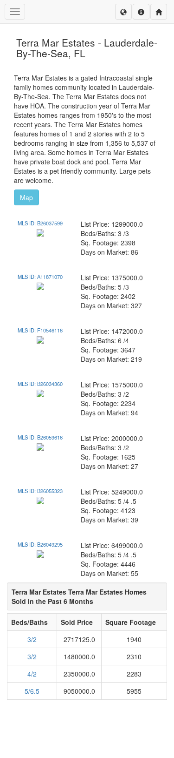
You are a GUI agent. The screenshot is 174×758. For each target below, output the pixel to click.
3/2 (32, 639)
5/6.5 (32, 691)
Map (26, 197)
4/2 (32, 673)
